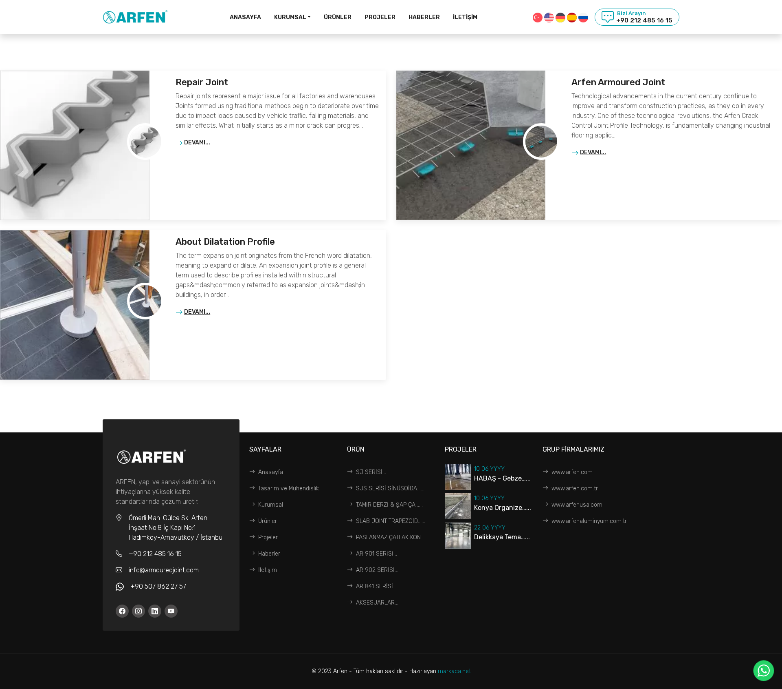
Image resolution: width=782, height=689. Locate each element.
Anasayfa (245, 17)
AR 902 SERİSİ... (377, 570)
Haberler (424, 17)
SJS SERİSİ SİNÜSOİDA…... (390, 488)
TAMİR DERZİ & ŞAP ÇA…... (389, 504)
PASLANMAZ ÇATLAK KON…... (392, 537)
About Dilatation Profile (225, 241)
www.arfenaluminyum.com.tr (589, 521)
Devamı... (197, 142)
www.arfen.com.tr (574, 488)
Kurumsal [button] (290, 17)
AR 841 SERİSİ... (376, 586)
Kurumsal (270, 504)
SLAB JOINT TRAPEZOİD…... (390, 521)
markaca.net (454, 671)
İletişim (465, 17)
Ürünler (337, 17)
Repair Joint (202, 82)
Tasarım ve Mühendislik (288, 488)
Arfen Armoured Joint (618, 82)
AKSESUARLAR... (377, 602)
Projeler (380, 17)
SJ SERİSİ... (371, 472)
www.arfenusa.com (576, 504)
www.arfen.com (572, 472)
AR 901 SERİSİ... (376, 553)
